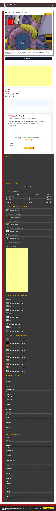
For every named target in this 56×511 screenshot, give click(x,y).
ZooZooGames (9, 498)
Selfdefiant (8, 422)
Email (11, 145)
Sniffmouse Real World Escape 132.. (17, 353)
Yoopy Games (9, 493)
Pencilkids (8, 419)
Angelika (8, 386)
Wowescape (8, 430)
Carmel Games (9, 450)
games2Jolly (9, 399)
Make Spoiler (29, 140)
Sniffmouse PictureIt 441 (14, 327)
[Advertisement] (28, 76)
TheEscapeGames (10, 486)
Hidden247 (8, 409)
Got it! (48, 508)
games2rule (8, 407)
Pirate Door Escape (13, 224)
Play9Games (9, 481)
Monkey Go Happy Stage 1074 (16, 214)
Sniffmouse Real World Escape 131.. (17, 346)
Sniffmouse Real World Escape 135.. (17, 367)
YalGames (8, 488)
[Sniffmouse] (5, 6)
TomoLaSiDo (9, 427)
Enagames (8, 458)
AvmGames (8, 447)
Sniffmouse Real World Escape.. (16, 210)
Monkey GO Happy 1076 (14, 217)
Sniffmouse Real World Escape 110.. (17, 350)
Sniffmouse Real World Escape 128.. (17, 357)
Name (12, 143)
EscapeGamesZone (10, 463)
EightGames (8, 455)
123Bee (7, 437)
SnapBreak (8, 483)
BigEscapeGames (10, 389)
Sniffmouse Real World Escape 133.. (17, 364)
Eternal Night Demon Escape (15, 221)
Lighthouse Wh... (10, 201)
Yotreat (7, 496)
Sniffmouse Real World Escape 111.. (17, 371)
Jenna (7, 417)
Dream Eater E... (10, 196)
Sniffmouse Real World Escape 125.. (17, 360)
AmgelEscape (9, 384)
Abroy (7, 442)
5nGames (8, 440)
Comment (13, 125)
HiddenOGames (9, 414)
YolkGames (8, 491)
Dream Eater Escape (13, 235)
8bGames (8, 381)
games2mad (8, 404)
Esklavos (8, 465)
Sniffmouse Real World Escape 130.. (17, 339)
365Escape (8, 379)
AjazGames (8, 445)
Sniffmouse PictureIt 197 (14, 231)
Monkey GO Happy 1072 (14, 324)
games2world (9, 470)
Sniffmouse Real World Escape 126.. (17, 343)
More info (9, 509)
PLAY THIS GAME (28, 58)
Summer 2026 (9, 202)
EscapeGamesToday (10, 460)
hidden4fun (8, 412)
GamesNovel (9, 475)
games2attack (9, 468)
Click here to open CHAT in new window (29, 188)
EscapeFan (8, 394)
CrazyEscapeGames (10, 452)
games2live (8, 402)
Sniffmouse (11, 5)
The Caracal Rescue (20, 12)
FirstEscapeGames (10, 396)
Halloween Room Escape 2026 (16, 228)
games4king (8, 473)
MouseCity (8, 478)
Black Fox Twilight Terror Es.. (15, 242)
